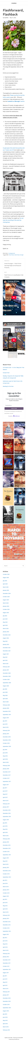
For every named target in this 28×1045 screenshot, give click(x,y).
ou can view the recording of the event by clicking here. (13, 220)
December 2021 (6, 647)
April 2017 (5, 797)
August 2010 (6, 1011)
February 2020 (6, 705)
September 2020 (7, 682)
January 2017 (6, 807)
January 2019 (6, 733)
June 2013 (5, 902)
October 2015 (6, 851)
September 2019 (7, 714)
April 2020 (5, 698)
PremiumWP (20, 1037)
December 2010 (6, 998)
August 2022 (6, 638)
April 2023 (5, 625)
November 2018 (7, 740)
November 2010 (7, 1001)
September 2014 (7, 877)
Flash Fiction (11, 254)
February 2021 (6, 666)
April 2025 (5, 584)
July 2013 (5, 899)
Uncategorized (11, 253)
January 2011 (6, 995)
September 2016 (7, 816)
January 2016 (6, 842)
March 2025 (5, 587)
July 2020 (5, 689)
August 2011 (6, 972)
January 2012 (6, 956)
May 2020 (5, 695)
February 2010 (6, 1030)
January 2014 (6, 889)
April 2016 (5, 832)
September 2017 (7, 781)
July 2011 (5, 975)
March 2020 (5, 701)
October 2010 (6, 1004)
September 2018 (7, 746)
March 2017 (5, 800)
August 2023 (6, 612)
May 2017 (5, 794)
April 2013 (5, 909)
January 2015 (6, 867)
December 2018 (6, 737)
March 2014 (5, 886)
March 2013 (5, 912)
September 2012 (7, 931)
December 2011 (6, 960)
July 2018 (5, 749)
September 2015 (7, 854)
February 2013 (6, 915)
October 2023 (6, 609)
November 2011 (7, 963)
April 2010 (5, 1023)
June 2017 (5, 791)
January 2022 (6, 644)
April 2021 (5, 660)
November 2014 (7, 870)
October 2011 (6, 966)
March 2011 (5, 988)
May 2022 (5, 641)
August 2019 (6, 717)
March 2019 (5, 727)
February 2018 (6, 765)
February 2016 (6, 838)
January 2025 (6, 590)
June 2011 (5, 979)
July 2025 (5, 580)
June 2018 (5, 752)
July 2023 (5, 615)
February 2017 (6, 803)
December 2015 (6, 845)
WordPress (16, 1039)
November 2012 (7, 925)
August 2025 (6, 577)
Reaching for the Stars (8, 386)
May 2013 (5, 905)
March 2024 (5, 603)
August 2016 (6, 819)
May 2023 (5, 622)
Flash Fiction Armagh (19, 254)
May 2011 (5, 982)
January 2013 (6, 918)
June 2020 (5, 692)
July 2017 (5, 787)
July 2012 (5, 937)
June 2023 (5, 619)
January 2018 (6, 768)
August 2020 (6, 686)
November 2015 (7, 848)
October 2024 (6, 596)
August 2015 (6, 858)
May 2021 (5, 657)
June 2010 (5, 1017)
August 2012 (6, 934)
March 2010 (5, 1026)
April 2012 (5, 947)
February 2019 (6, 730)
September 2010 (7, 1007)
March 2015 (5, 864)
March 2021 (5, 663)
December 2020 (6, 673)
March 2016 (5, 835)
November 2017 (7, 775)
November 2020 (7, 676)
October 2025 (6, 574)
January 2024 (6, 606)
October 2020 (6, 679)
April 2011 (5, 985)
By (5, 17)
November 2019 (7, 711)
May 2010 (5, 1020)
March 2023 (5, 628)
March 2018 (5, 762)
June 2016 (5, 826)
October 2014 (6, 874)
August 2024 (6, 599)
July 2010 (5, 1014)
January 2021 (6, 670)
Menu (15, 3)
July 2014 (5, 880)
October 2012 (6, 928)
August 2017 (6, 784)
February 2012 (6, 953)
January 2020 (6, 708)
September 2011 (7, 969)
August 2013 (6, 896)
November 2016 (7, 813)
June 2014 (5, 883)
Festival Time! (6, 372)
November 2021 (7, 650)
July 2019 (5, 721)
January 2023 (6, 631)
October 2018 (6, 743)
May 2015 (5, 861)
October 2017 (6, 778)
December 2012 (6, 921)
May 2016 (5, 829)
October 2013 (6, 893)
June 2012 (5, 940)
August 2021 (6, 654)
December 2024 (6, 593)
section (15, 101)
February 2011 (6, 991)
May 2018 (5, 756)
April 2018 (5, 759)
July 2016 (5, 823)
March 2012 (5, 950)
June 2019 (5, 724)
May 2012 (5, 944)
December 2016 (6, 810)
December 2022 (6, 635)
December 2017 (6, 772)
